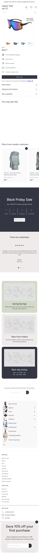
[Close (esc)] (36, 522)
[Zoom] (31, 43)
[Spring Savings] (19, 292)
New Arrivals (5, 458)
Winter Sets (5, 471)
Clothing (4, 468)
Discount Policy (6, 499)
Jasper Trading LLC (7, 7)
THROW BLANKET (7, 479)
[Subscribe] (30, 546)
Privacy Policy (5, 501)
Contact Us (5, 491)
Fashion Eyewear (6, 481)
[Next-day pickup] (19, 358)
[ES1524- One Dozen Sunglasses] (15, 122)
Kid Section (5, 476)
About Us (4, 489)
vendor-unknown (20, 144)
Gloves (3, 461)
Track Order (5, 494)
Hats (3, 463)
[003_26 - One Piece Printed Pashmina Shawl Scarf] (15, 165)
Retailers (4, 496)
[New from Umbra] (19, 325)
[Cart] (31, 7)
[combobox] (19, 12)
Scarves (4, 466)
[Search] (35, 12)
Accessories (5, 473)
